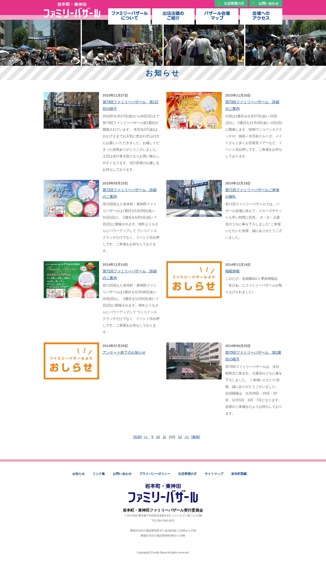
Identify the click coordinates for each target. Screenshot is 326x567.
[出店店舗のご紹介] (173, 15)
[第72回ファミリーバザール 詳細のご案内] (71, 213)
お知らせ (78, 473)
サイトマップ (214, 473)
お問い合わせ (269, 3)
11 (164, 437)
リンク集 (99, 473)
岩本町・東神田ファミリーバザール (72, 10)
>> (186, 437)
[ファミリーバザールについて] (129, 15)
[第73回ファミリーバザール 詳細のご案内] (194, 126)
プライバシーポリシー (154, 473)
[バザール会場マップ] (217, 15)
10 (158, 437)
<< (146, 437)
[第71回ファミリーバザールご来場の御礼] (194, 213)
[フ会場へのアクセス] (261, 15)
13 (180, 437)
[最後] (195, 437)
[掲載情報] (194, 295)
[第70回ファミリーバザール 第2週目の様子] (194, 376)
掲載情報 (232, 271)
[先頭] (137, 437)
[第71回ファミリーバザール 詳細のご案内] (71, 295)
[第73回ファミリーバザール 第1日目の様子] (71, 125)
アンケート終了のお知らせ (124, 352)
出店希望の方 (234, 3)
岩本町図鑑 (239, 473)
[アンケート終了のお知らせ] (71, 376)
